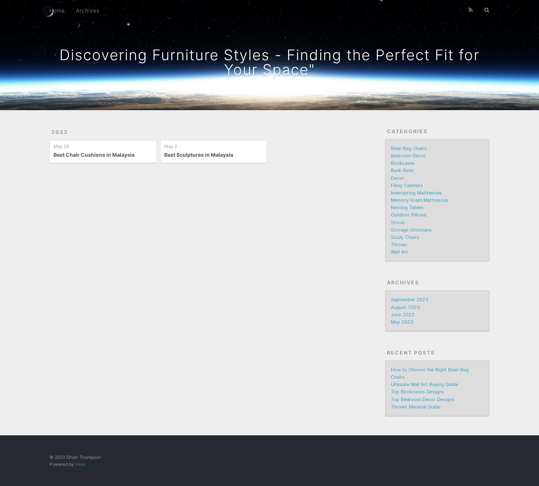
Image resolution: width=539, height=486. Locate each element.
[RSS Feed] (471, 10)
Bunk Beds (402, 170)
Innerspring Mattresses (416, 193)
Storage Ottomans (411, 230)
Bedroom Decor (408, 156)
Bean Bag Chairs (409, 148)
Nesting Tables (407, 207)
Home (57, 10)
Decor (397, 178)
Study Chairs (405, 237)
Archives (87, 10)
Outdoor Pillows (408, 215)
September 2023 (409, 299)
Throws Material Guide (415, 407)
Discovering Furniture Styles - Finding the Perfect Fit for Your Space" (269, 62)
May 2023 (402, 322)
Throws (399, 244)
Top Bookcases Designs (417, 392)
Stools (398, 222)
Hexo (80, 464)
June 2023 (402, 315)
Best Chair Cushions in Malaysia (94, 155)
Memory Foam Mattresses (419, 200)
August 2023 (405, 307)
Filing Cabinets (407, 185)
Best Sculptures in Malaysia (198, 155)
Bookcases (403, 163)
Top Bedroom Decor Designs (423, 399)
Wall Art (399, 252)
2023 (59, 132)
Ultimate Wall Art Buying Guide (424, 384)
